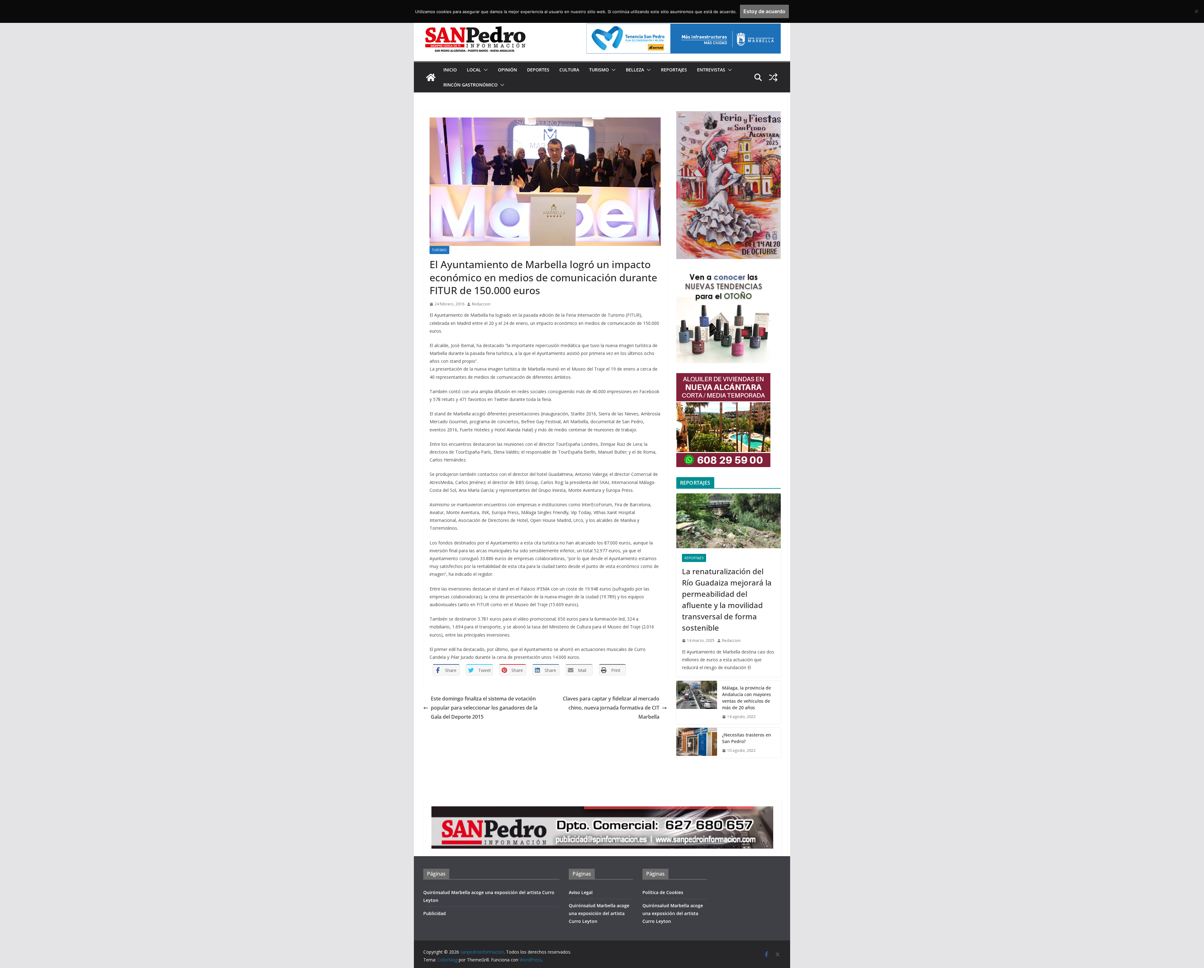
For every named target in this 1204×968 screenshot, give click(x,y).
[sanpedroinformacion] (430, 77)
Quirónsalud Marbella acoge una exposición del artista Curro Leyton (599, 913)
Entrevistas (711, 70)
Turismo (599, 70)
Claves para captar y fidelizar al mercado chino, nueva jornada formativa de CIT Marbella (611, 707)
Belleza (635, 70)
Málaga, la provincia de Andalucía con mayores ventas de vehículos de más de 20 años (746, 697)
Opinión (507, 70)
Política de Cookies (662, 892)
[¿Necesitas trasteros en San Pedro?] (696, 743)
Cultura (569, 70)
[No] (1196, 11)
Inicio (450, 70)
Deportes (538, 70)
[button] (484, 69)
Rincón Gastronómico (470, 85)
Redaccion (481, 304)
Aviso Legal (581, 892)
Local (474, 70)
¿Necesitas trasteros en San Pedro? (746, 738)
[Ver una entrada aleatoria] (773, 77)
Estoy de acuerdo (764, 11)
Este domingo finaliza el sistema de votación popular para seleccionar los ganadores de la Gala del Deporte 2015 (484, 707)
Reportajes (674, 70)
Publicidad (434, 913)
